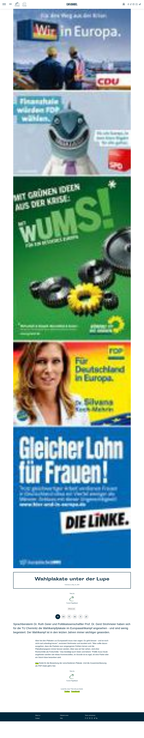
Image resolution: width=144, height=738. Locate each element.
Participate (17, 5)
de (10, 4)
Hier (37, 663)
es (75, 617)
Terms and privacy (90, 715)
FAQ (61, 718)
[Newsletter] (140, 4)
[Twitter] (131, 4)
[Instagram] (133, 4)
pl (86, 617)
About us (37, 715)
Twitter (67, 691)
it (80, 617)
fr (69, 617)
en (63, 617)
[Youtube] (136, 4)
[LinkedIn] (96, 718)
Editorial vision (64, 715)
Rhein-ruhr (72, 609)
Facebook (75, 691)
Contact (37, 718)
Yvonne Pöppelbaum (72, 603)
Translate (24, 5)
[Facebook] (128, 4)
